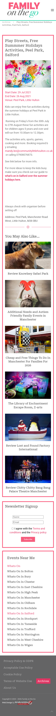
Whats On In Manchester (23, 597)
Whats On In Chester (21, 581)
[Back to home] (23, 10)
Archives (43, 681)
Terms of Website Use (18, 681)
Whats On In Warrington (23, 634)
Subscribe (28, 539)
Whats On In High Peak (22, 592)
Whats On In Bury (19, 576)
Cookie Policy (13, 674)
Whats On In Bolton (20, 571)
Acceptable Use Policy (18, 667)
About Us (10, 687)
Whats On (13, 565)
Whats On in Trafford (21, 629)
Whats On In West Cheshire (25, 639)
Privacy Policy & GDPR (18, 660)
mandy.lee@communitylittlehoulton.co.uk (29, 150)
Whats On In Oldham (21, 602)
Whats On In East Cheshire (25, 587)
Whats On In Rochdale (22, 608)
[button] (52, 10)
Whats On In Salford (20, 613)
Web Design (7, 702)
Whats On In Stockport (22, 618)
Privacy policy (39, 532)
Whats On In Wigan (20, 645)
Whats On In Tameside (22, 623)
